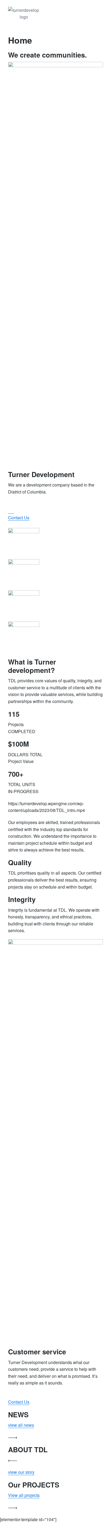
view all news (21, 1425)
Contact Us (18, 1402)
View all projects (24, 1495)
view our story (21, 1472)
